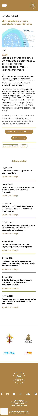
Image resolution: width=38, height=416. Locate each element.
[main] (19, 158)
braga (24, 146)
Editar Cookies (19, 404)
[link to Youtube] (14, 394)
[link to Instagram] (7, 394)
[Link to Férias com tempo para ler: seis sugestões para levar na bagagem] (19, 245)
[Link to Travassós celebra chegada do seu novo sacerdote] (19, 172)
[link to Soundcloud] (28, 394)
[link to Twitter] (20, 394)
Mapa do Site (19, 400)
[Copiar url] (29, 131)
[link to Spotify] (35, 394)
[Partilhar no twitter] (18, 131)
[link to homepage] (33, 5)
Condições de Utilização (19, 402)
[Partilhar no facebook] (14, 131)
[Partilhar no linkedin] (25, 131)
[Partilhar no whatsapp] (21, 131)
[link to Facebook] (1, 394)
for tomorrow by (19, 405)
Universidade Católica (10, 146)
